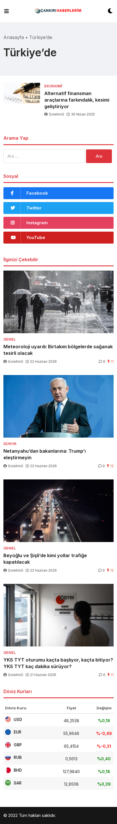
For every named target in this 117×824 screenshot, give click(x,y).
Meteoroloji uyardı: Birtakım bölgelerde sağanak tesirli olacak (58, 350)
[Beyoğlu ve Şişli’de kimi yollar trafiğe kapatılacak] (58, 510)
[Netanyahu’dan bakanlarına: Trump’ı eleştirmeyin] (58, 406)
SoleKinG (56, 114)
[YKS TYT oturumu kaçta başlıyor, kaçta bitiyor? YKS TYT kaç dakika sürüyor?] (58, 615)
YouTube (35, 237)
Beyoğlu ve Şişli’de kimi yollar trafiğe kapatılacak (45, 559)
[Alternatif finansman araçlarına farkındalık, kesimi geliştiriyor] (21, 93)
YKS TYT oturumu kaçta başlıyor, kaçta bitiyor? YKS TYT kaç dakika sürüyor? (58, 663)
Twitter (33, 208)
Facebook (37, 193)
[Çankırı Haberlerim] (58, 11)
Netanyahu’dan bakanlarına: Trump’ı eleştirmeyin (44, 454)
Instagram (37, 222)
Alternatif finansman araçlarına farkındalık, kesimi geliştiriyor (76, 99)
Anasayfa (13, 37)
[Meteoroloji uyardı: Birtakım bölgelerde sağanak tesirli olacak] (58, 302)
